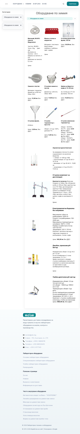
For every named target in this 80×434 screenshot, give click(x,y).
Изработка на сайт (37, 429)
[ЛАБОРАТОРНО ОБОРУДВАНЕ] (17, 4)
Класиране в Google (50, 429)
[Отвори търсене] (63, 4)
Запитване (72, 4)
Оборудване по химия (11, 25)
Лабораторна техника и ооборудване (39, 425)
